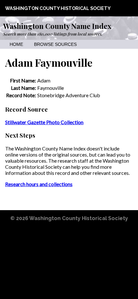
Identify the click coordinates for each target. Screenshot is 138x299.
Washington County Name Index (57, 26)
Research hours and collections (39, 184)
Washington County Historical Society (58, 8)
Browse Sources (55, 44)
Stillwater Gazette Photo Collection (44, 122)
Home (16, 44)
